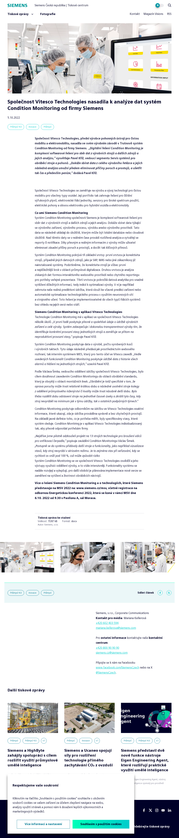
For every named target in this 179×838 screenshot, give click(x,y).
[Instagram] (157, 810)
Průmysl (47, 127)
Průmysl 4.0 (16, 127)
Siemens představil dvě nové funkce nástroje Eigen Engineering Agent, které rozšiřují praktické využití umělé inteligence (145, 760)
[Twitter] (168, 592)
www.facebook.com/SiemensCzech (117, 667)
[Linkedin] (169, 810)
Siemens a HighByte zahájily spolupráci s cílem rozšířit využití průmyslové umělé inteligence (33, 757)
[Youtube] (163, 810)
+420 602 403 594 (107, 623)
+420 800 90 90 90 (107, 647)
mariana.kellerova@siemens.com (116, 628)
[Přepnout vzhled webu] (159, 5)
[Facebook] (160, 592)
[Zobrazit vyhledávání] (169, 5)
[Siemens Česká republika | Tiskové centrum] (21, 5)
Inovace (32, 127)
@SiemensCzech (106, 672)
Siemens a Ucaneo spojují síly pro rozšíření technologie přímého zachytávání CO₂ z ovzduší (88, 757)
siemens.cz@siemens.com (112, 652)
